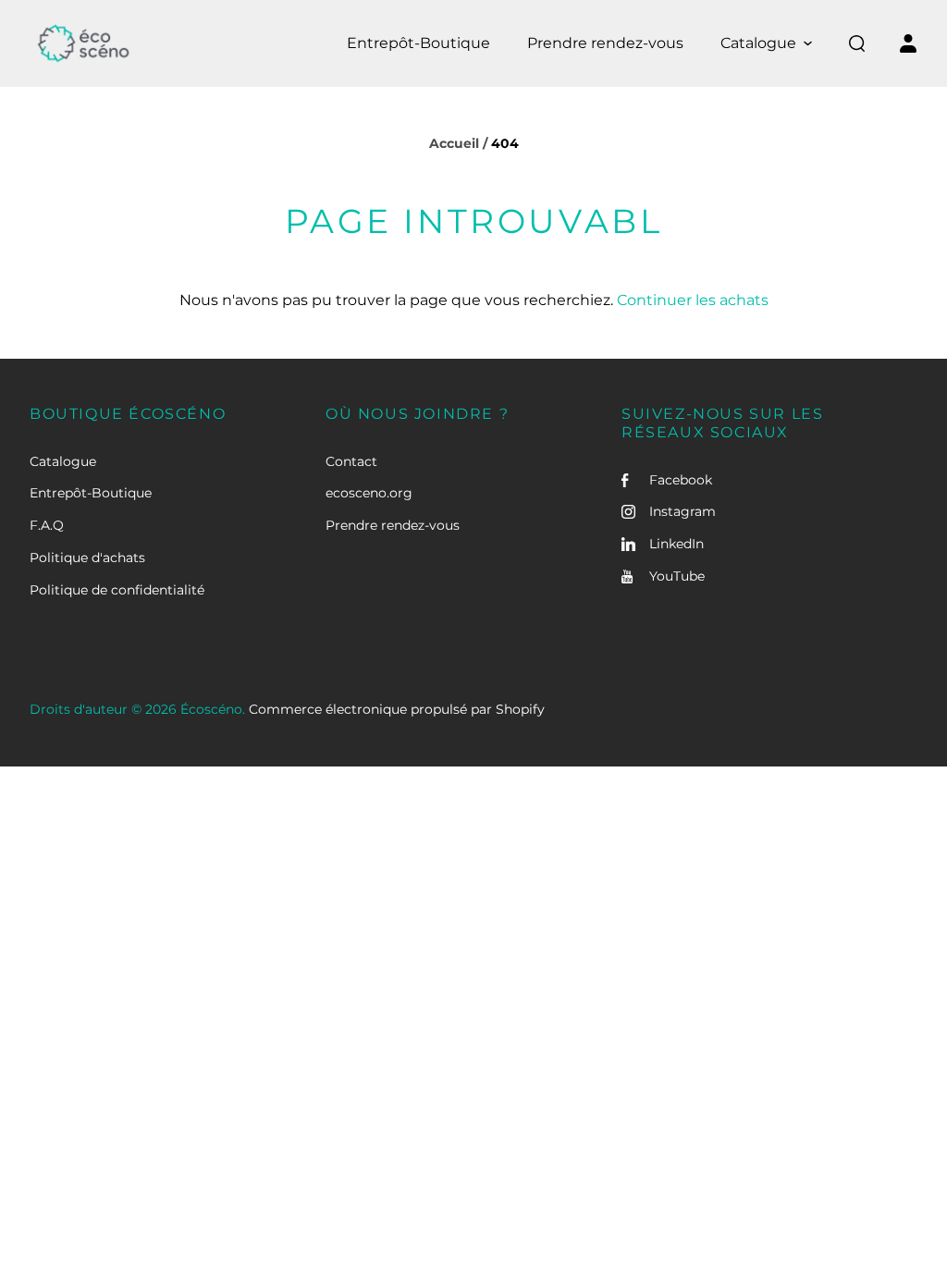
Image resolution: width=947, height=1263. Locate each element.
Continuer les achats (693, 300)
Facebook (680, 480)
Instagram (682, 511)
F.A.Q (47, 525)
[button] (766, 43)
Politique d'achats (87, 557)
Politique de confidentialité (117, 590)
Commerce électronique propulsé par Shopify (397, 709)
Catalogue (63, 461)
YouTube (677, 576)
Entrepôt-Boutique (91, 492)
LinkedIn (676, 543)
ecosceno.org (369, 492)
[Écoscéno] (83, 43)
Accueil (454, 143)
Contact (351, 461)
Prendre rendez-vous (393, 525)
